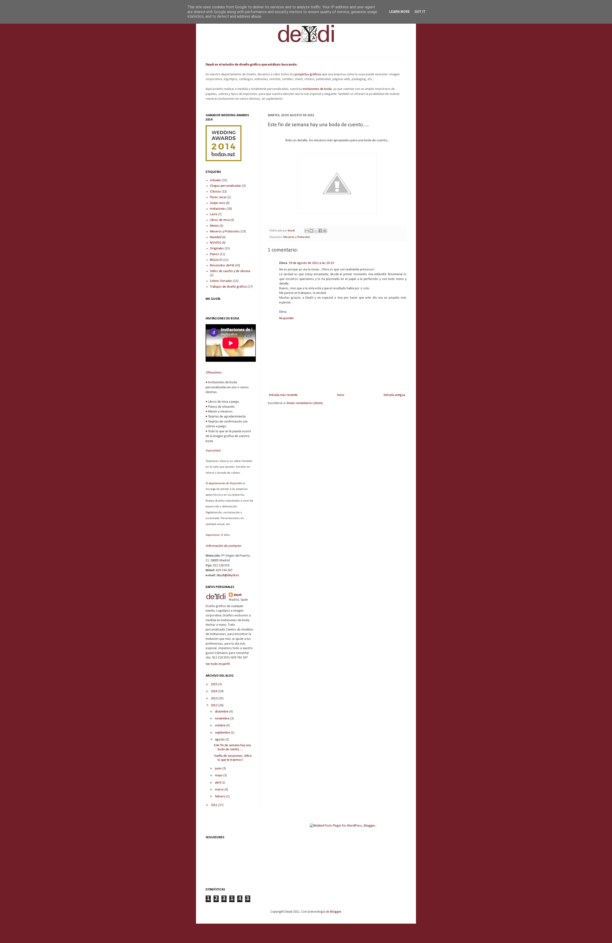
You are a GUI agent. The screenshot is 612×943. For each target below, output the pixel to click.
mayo (219, 775)
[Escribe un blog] (311, 230)
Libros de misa (220, 220)
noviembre (222, 718)
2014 (214, 691)
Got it (420, 12)
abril (218, 782)
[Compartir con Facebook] (320, 230)
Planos (214, 254)
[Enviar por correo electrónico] (306, 230)
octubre (220, 725)
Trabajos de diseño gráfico (228, 287)
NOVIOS (215, 243)
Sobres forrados (221, 281)
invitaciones (218, 209)
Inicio (340, 395)
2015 (214, 684)
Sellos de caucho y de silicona (230, 271)
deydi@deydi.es (228, 575)
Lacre (213, 214)
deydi (238, 595)
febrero (220, 796)
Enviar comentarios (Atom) (305, 403)
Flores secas (218, 197)
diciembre (222, 711)
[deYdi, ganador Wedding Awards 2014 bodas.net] (223, 160)
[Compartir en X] (315, 230)
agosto (220, 739)
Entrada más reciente (283, 395)
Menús (214, 226)
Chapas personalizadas (225, 186)
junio (218, 768)
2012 (214, 705)
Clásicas (215, 191)
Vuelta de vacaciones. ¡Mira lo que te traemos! (232, 758)
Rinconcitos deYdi (222, 265)
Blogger (335, 912)
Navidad (215, 237)
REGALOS (216, 260)
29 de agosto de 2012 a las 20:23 (311, 263)
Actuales (215, 180)
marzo (219, 789)
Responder (286, 318)
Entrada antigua (394, 395)
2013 (214, 698)
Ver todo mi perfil (218, 664)
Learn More (399, 12)
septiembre (223, 733)
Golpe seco (217, 203)
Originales (217, 248)
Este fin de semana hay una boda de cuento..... (232, 747)
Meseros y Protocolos (296, 237)
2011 (214, 805)
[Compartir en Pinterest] (324, 230)
